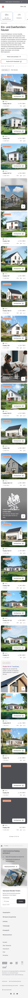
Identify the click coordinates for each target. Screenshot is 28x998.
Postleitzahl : (6, 897)
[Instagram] (14, 993)
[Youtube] (17, 993)
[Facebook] (11, 993)
